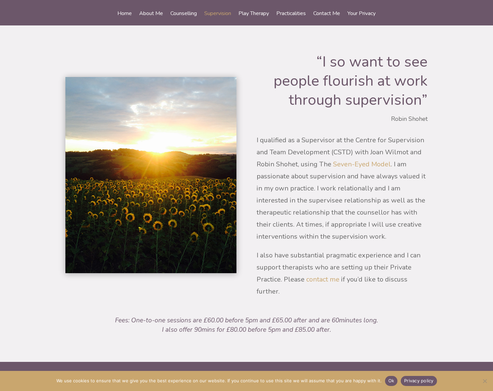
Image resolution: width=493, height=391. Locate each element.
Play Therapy (253, 14)
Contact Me (326, 14)
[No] (484, 381)
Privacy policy (419, 380)
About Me (151, 14)
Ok (391, 380)
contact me (322, 279)
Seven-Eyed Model (362, 164)
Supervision (217, 14)
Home (124, 14)
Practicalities (291, 14)
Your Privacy (361, 14)
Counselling (183, 14)
